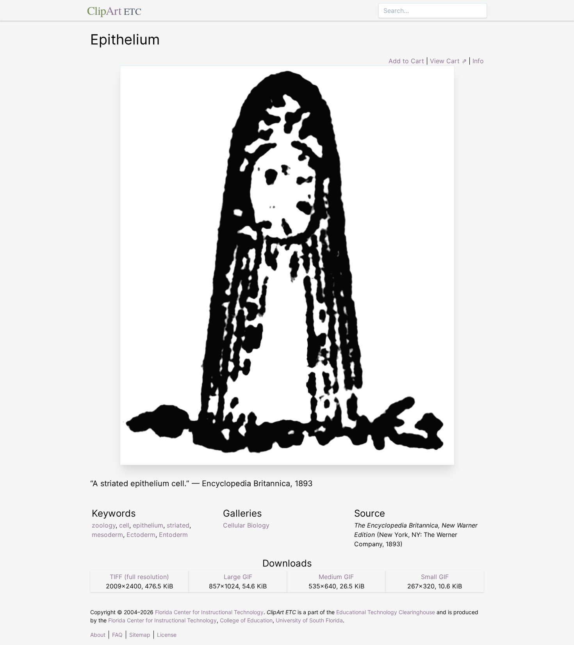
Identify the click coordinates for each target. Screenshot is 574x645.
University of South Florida (309, 620)
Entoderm (173, 534)
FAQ (117, 634)
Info (478, 61)
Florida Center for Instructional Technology (209, 612)
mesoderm (107, 534)
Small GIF (435, 577)
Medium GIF (336, 577)
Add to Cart (406, 61)
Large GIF (238, 577)
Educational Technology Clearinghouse (385, 612)
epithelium (148, 525)
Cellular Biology (246, 525)
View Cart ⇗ (448, 61)
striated (178, 525)
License (166, 634)
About (97, 634)
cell (124, 525)
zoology (104, 525)
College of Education (246, 620)
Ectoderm (141, 534)
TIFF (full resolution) (139, 577)
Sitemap (139, 634)
